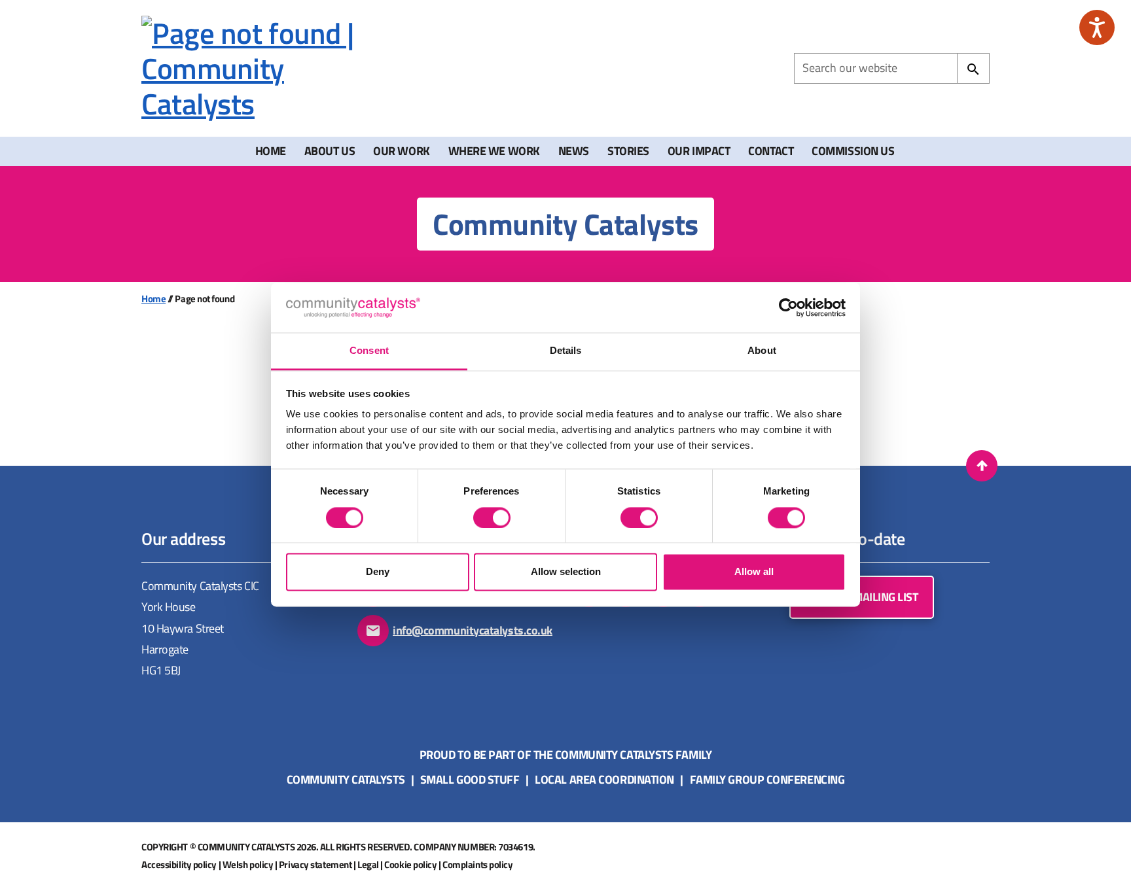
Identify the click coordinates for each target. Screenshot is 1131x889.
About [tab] (761, 351)
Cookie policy (410, 864)
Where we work (494, 151)
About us (329, 151)
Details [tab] (566, 351)
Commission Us (853, 151)
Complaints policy (477, 864)
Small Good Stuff (470, 779)
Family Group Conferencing (767, 779)
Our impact (699, 151)
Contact (770, 151)
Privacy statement (315, 864)
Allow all (754, 572)
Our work (401, 151)
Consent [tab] (369, 351)
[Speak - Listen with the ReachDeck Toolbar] (1097, 27)
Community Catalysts (345, 779)
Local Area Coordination (604, 779)
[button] (981, 465)
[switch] (492, 517)
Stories (628, 151)
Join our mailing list (861, 597)
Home (270, 151)
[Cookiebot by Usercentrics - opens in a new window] (788, 307)
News (573, 151)
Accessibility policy (179, 864)
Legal (368, 864)
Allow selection (566, 572)
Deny (377, 572)
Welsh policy (248, 864)
